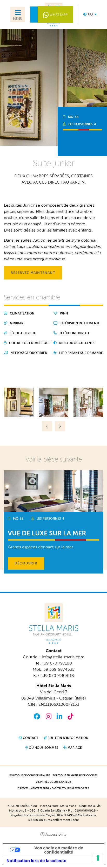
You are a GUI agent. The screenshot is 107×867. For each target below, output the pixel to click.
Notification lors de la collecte (36, 860)
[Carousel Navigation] (53, 426)
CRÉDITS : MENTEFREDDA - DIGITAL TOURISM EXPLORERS (53, 788)
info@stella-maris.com (63, 656)
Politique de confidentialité (29, 775)
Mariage (75, 748)
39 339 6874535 (59, 669)
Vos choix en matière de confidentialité (58, 850)
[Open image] (19, 402)
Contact (30, 738)
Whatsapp (59, 14)
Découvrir (26, 563)
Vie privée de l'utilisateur (53, 782)
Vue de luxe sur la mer (47, 533)
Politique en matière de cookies (75, 775)
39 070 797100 (58, 663)
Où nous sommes (43, 748)
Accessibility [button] (55, 834)
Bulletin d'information (68, 738)
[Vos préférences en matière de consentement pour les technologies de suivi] (98, 858)
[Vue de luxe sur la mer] (53, 490)
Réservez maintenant (33, 273)
